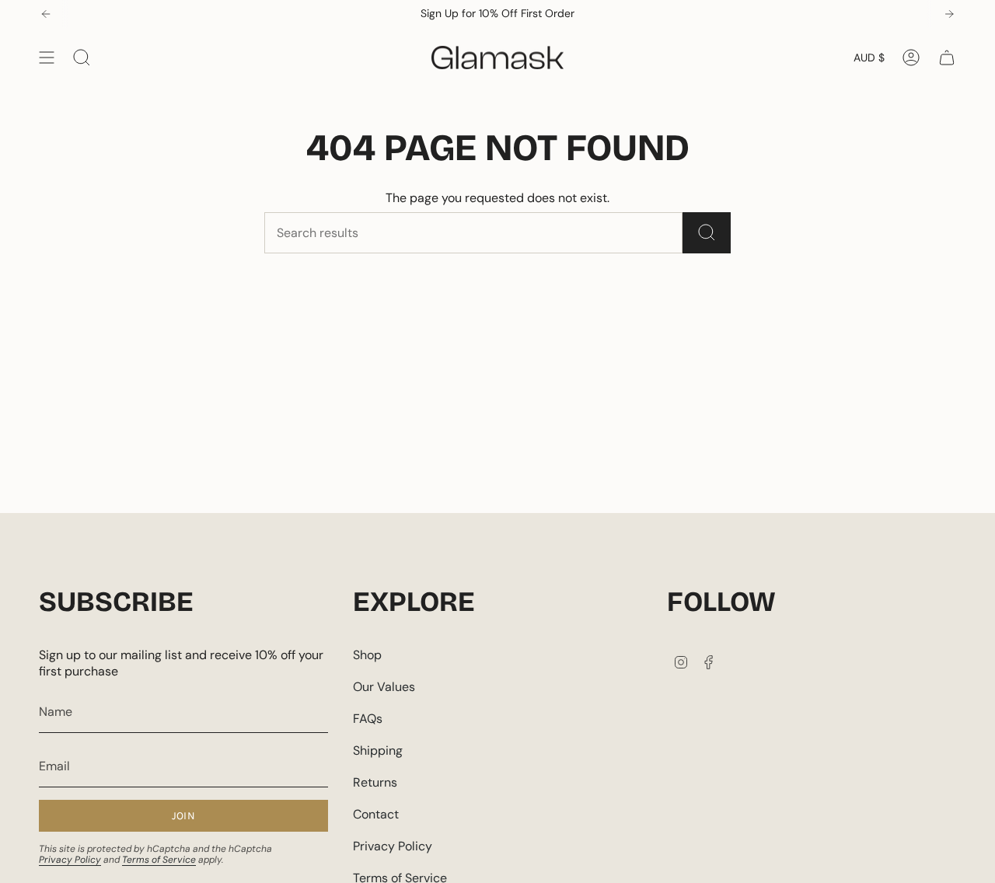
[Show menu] (46, 57)
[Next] (949, 14)
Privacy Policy (70, 859)
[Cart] (947, 57)
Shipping (378, 750)
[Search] (707, 232)
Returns (375, 782)
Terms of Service (159, 859)
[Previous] (46, 14)
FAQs (367, 718)
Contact (376, 814)
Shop (367, 655)
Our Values (384, 687)
